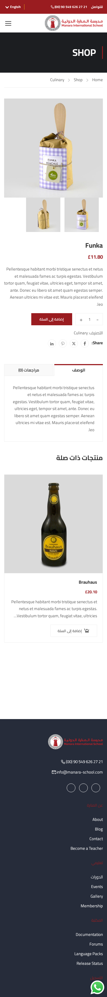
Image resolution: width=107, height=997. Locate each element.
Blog (99, 829)
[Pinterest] (63, 343)
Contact (96, 839)
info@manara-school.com (80, 772)
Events (97, 887)
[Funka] (53, 148)
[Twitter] (74, 343)
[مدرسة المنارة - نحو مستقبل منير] (74, 23)
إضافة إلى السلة (52, 319)
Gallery (97, 896)
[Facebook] (85, 343)
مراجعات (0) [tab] (28, 370)
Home (97, 80)
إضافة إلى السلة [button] (70, 630)
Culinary (57, 79)
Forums (96, 944)
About (97, 819)
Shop (78, 80)
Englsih (15, 7)
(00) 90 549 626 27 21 (71, 7)
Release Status (90, 963)
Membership (92, 906)
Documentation (89, 934)
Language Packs (88, 954)
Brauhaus (88, 582)
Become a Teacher (87, 848)
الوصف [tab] (78, 370)
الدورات (97, 877)
